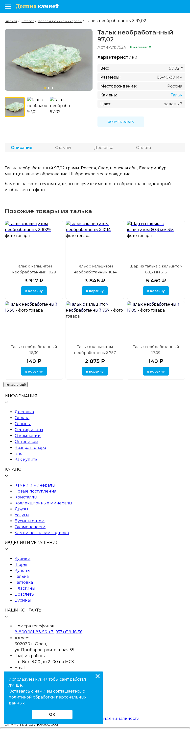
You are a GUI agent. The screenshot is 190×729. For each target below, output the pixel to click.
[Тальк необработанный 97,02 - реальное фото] (37, 107)
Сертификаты (29, 429)
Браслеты (25, 594)
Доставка (24, 411)
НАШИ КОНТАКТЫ (24, 610)
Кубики (22, 558)
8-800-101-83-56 (31, 632)
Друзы (21, 509)
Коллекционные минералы (43, 503)
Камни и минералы (35, 485)
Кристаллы (26, 497)
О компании (28, 435)
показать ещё (15, 384)
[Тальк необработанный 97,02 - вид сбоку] (60, 107)
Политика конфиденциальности (105, 718)
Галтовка (24, 582)
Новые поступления (36, 491)
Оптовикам (26, 441)
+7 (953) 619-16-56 (65, 632)
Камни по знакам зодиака (42, 532)
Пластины (25, 588)
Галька (22, 576)
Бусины (23, 600)
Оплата (22, 417)
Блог (19, 453)
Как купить (26, 459)
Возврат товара (30, 447)
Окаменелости (30, 527)
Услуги (22, 515)
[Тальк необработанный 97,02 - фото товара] (15, 107)
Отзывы (23, 423)
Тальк (177, 95)
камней (37, 6)
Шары (21, 564)
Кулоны (22, 570)
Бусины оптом (30, 521)
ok (52, 714)
